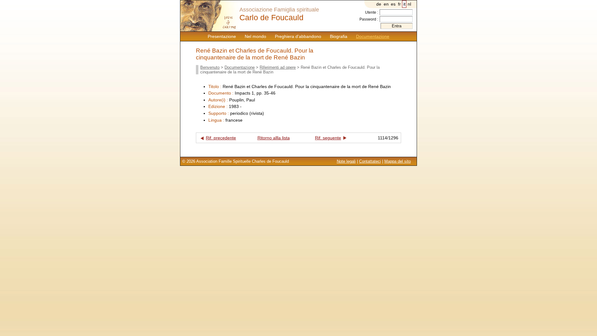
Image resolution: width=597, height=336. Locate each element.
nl (409, 4)
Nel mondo (255, 36)
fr (399, 4)
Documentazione (372, 36)
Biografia (338, 36)
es (393, 4)
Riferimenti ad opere (278, 67)
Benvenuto (210, 67)
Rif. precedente (221, 137)
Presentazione (222, 36)
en (386, 4)
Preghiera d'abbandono (298, 36)
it (404, 4)
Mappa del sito (397, 161)
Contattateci (370, 161)
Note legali (346, 161)
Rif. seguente (328, 137)
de (378, 4)
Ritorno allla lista (273, 137)
